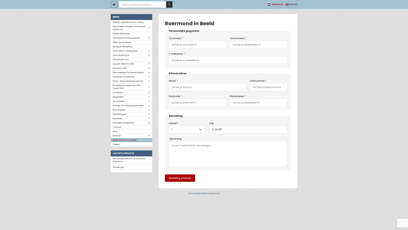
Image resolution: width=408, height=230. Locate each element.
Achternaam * (238, 38)
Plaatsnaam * (238, 96)
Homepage (118, 167)
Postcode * (175, 96)
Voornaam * (176, 38)
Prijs (211, 123)
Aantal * (173, 123)
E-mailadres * (177, 53)
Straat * (173, 80)
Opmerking (175, 138)
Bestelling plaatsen (180, 178)
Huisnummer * (258, 80)
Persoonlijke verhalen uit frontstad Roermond (129, 160)
